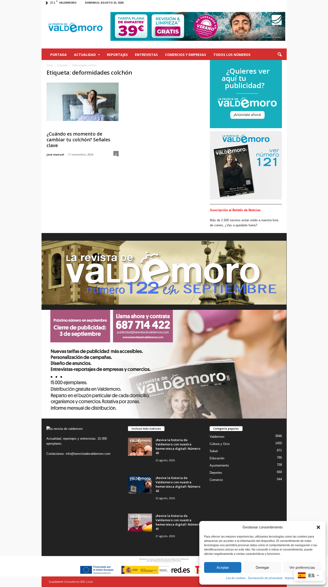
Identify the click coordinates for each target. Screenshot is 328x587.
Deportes (216, 472)
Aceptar (223, 567)
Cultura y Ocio (220, 444)
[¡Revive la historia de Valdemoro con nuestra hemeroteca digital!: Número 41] (140, 522)
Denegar (262, 567)
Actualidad (85, 54)
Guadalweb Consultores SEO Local (71, 581)
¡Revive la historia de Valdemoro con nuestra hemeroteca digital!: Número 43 (178, 446)
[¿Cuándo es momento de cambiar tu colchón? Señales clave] (83, 101)
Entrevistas (146, 54)
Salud (214, 451)
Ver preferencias (302, 567)
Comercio (216, 480)
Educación (217, 458)
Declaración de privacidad (265, 578)
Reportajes (117, 54)
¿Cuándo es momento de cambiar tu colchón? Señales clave (78, 140)
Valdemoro (217, 436)
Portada (58, 54)
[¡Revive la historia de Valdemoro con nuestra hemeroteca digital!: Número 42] (140, 484)
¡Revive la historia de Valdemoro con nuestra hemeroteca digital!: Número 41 (178, 522)
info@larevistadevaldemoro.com (88, 453)
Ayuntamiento (219, 465)
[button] (318, 527)
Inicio (50, 65)
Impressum (292, 578)
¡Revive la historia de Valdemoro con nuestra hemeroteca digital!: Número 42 (178, 484)
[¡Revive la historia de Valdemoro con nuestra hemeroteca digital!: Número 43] (140, 446)
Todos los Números (231, 54)
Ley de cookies (236, 578)
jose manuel (55, 154)
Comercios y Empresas (185, 54)
